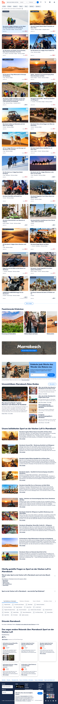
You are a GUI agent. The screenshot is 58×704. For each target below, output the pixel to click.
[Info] (22, 9)
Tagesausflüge (5, 585)
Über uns (40, 685)
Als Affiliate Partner (50, 690)
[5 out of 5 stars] (10, 645)
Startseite (3, 680)
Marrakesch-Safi (15, 680)
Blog (39, 689)
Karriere (40, 687)
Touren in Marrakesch (39, 680)
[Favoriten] (41, 2)
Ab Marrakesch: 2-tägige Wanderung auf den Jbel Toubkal (28, 665)
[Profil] (54, 2)
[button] (15, 21)
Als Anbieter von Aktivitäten (49, 686)
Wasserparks (5, 581)
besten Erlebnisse (31, 624)
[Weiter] (56, 322)
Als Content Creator (50, 688)
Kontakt (26, 685)
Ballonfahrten (5, 580)
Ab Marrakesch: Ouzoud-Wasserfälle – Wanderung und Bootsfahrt (10, 644)
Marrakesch (18, 624)
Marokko (8, 680)
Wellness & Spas (6, 582)
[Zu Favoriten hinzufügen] (27, 11)
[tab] (10, 601)
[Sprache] (50, 2)
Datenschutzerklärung (29, 689)
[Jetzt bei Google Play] (20, 686)
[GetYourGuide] (3, 2)
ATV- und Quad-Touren (7, 584)
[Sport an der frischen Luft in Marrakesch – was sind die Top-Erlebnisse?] (55, 591)
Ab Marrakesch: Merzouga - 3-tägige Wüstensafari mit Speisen (10, 665)
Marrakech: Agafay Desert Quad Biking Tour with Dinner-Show (27, 644)
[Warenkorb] (45, 2)
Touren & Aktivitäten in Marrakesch (26, 680)
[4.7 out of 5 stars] (5, 639)
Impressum (27, 687)
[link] (15, 21)
